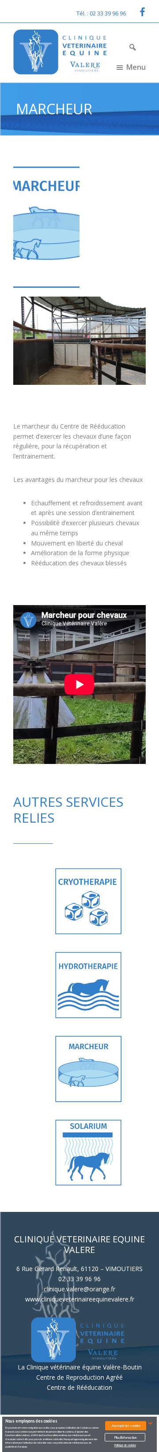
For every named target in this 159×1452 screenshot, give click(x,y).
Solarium (68, 1152)
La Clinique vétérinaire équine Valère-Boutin (80, 1367)
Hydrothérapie (68, 985)
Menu (136, 67)
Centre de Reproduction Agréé (79, 1377)
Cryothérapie (68, 901)
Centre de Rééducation (79, 1387)
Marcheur (68, 1069)
